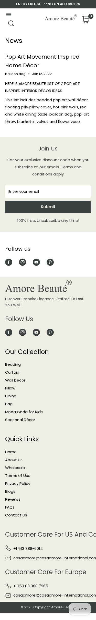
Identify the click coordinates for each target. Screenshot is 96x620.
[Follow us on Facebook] (8, 262)
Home (11, 451)
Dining (10, 396)
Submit (48, 207)
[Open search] (11, 24)
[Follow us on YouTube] (36, 262)
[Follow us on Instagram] (22, 262)
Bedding (13, 364)
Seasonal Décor (20, 419)
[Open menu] (8, 15)
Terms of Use (17, 475)
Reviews (12, 499)
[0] (85, 21)
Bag (9, 404)
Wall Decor (15, 380)
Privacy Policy (17, 483)
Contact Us (16, 515)
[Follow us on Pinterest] (50, 262)
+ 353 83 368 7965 (30, 586)
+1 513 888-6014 (28, 548)
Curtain (12, 372)
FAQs (10, 507)
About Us (14, 459)
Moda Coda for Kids (24, 411)
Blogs (10, 491)
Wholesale (15, 467)
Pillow (10, 388)
